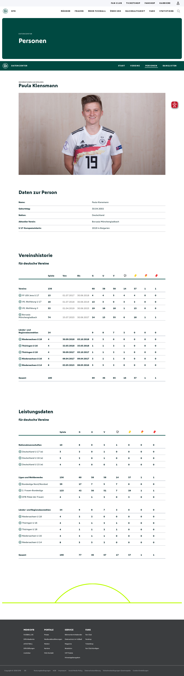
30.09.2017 (68, 352)
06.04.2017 (68, 359)
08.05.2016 (83, 365)
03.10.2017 (83, 352)
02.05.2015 (68, 365)
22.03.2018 (68, 346)
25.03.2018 (83, 346)
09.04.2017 (83, 359)
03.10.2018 (83, 339)
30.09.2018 (68, 339)
